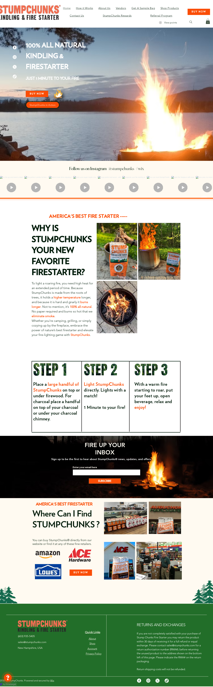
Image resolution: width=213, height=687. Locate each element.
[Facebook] (14, 47)
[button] (199, 12)
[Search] (191, 22)
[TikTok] (14, 76)
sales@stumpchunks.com (181, 645)
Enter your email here (85, 467)
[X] (14, 66)
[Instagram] (14, 57)
